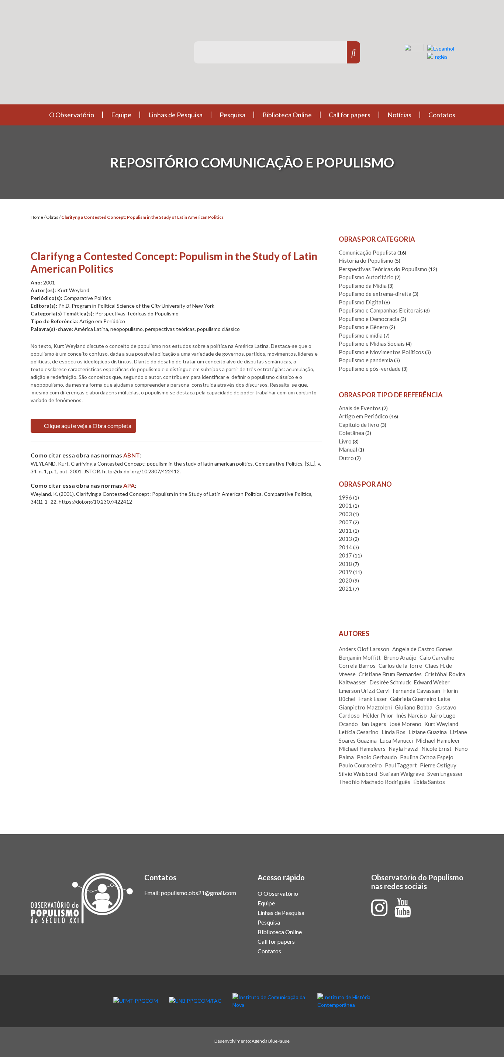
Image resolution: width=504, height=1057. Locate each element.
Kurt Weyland (441, 724)
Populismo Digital (361, 302)
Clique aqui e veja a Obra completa (87, 425)
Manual (348, 449)
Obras (52, 217)
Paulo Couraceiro (360, 765)
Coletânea (351, 432)
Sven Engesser (445, 773)
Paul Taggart (401, 765)
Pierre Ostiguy (438, 765)
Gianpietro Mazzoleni (365, 707)
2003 (345, 514)
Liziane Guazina (427, 732)
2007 (345, 522)
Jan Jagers (373, 724)
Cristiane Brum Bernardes (390, 674)
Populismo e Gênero (363, 327)
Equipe (121, 115)
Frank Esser (372, 698)
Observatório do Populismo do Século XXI (100, 55)
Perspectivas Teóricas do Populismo (383, 269)
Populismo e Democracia (369, 318)
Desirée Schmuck (390, 682)
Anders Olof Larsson (364, 649)
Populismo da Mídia (363, 285)
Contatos (441, 115)
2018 (345, 563)
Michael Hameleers (362, 748)
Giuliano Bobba (413, 707)
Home (37, 217)
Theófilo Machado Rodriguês (374, 781)
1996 (345, 497)
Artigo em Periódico (363, 416)
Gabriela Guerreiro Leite (420, 698)
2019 (345, 572)
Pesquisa (232, 115)
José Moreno (405, 724)
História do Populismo (366, 260)
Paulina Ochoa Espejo (426, 757)
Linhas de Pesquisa (175, 115)
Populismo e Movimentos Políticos (381, 352)
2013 (345, 538)
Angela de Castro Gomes (422, 649)
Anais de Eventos (360, 408)
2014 (345, 547)
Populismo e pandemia (366, 360)
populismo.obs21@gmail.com (198, 892)
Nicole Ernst (436, 748)
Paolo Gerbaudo (377, 757)
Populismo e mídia (361, 335)
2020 (345, 580)
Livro (345, 441)
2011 (345, 530)
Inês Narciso (411, 715)
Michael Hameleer (438, 740)
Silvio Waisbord (358, 773)
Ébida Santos (429, 781)
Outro (346, 458)
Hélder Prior (378, 715)
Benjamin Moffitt (360, 657)
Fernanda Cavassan (416, 690)
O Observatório (71, 115)
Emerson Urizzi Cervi (364, 690)
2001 (345, 505)
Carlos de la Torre (400, 665)
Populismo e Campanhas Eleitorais (381, 310)
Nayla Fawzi (403, 748)
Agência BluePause (271, 1041)
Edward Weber (432, 682)
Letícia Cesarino (359, 732)
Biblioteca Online (287, 115)
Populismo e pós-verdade (370, 368)
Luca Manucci (396, 740)
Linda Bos (393, 732)
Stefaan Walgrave (402, 773)
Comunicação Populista (367, 252)
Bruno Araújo (400, 657)
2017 (345, 555)
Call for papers (349, 115)
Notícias (399, 115)
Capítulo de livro (359, 424)
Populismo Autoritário (366, 277)
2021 (345, 588)
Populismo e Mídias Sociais (372, 343)
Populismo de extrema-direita (375, 293)
